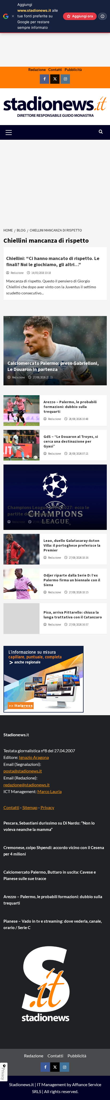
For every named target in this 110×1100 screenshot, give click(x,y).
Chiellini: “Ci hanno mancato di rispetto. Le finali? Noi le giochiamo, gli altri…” (52, 261)
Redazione (37, 69)
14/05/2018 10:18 (41, 273)
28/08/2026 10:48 (78, 419)
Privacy (47, 807)
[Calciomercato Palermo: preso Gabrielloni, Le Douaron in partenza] (55, 350)
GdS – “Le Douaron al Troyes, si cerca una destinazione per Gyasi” (71, 441)
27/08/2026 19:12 (42, 522)
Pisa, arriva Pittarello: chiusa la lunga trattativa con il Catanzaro (73, 614)
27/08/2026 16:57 (78, 624)
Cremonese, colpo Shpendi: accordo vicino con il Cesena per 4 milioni (53, 850)
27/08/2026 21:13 (42, 377)
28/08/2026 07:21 (78, 453)
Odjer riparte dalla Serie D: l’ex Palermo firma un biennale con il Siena (72, 580)
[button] (14, 132)
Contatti (55, 69)
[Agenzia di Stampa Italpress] (43, 678)
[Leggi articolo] (21, 410)
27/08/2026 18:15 (78, 592)
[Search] (100, 132)
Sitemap (29, 807)
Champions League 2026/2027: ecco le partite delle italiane (48, 510)
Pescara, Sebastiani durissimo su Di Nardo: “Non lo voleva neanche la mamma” (49, 826)
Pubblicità (73, 69)
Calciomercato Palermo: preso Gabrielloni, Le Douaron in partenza (53, 366)
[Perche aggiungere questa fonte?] (102, 16)
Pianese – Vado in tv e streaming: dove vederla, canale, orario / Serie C (52, 924)
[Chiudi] (13, 16)
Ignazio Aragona (34, 757)
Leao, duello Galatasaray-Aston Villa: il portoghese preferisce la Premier (72, 545)
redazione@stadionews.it (26, 784)
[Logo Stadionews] (46, 983)
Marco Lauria (49, 791)
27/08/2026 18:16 (78, 557)
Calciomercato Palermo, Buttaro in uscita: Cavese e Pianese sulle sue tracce (49, 875)
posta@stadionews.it (22, 770)
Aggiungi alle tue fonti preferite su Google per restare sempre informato (37, 16)
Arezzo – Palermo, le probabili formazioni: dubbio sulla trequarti (70, 406)
